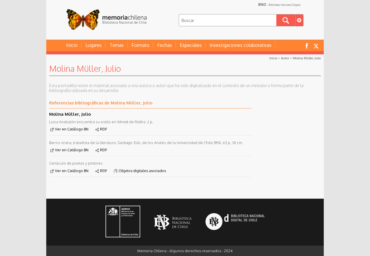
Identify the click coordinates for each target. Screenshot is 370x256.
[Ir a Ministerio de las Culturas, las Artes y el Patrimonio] (123, 222)
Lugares (94, 45)
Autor (285, 58)
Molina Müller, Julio (307, 58)
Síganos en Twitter (316, 45)
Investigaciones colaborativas (240, 45)
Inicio (72, 45)
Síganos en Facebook (306, 45)
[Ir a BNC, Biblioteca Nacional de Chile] (173, 222)
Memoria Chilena (106, 19)
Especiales (191, 45)
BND (279, 4)
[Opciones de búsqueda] (299, 20)
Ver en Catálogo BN (71, 129)
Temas (117, 45)
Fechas (164, 45)
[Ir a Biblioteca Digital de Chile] (235, 222)
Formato (140, 45)
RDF (103, 129)
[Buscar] (285, 20)
